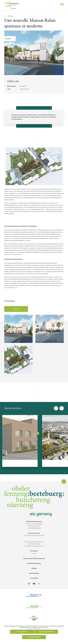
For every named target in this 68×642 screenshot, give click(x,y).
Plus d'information (34, 637)
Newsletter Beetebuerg (34, 563)
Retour (10, 16)
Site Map (34, 568)
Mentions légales (34, 573)
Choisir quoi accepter (46, 632)
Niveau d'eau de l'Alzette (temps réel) (34, 558)
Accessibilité (34, 578)
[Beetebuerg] (11, 5)
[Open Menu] (61, 4)
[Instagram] (39, 584)
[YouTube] (34, 584)
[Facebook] (29, 584)
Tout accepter (22, 632)
